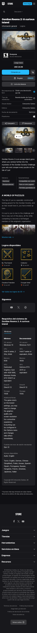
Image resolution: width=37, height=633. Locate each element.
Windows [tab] (7, 331)
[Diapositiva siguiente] (33, 150)
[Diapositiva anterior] (3, 150)
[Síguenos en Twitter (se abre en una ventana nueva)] (18, 307)
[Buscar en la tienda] (4, 12)
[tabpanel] (18, 387)
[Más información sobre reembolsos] (34, 98)
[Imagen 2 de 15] (18, 150)
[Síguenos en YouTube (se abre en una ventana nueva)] (11, 307)
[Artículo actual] (9, 150)
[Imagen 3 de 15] (28, 150)
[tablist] (18, 331)
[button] (18, 237)
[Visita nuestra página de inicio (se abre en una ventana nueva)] (25, 307)
